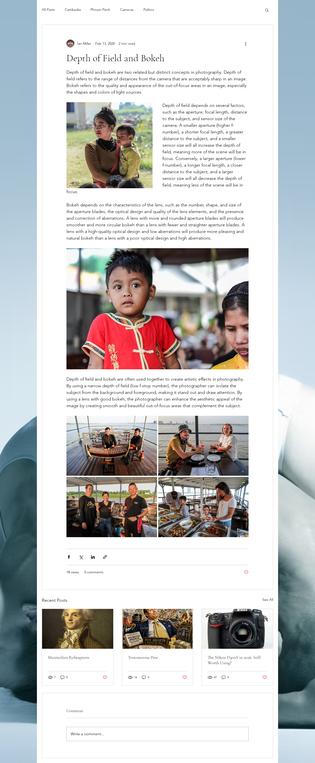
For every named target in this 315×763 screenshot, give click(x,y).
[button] (267, 10)
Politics (148, 9)
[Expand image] (111, 446)
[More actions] (246, 43)
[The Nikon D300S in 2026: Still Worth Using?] (237, 629)
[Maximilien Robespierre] (77, 629)
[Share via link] (105, 557)
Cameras (127, 9)
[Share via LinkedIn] (93, 557)
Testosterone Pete (143, 657)
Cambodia (73, 9)
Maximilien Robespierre (68, 657)
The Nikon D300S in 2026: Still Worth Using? (234, 660)
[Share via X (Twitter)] (81, 557)
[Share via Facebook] (68, 557)
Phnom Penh (100, 9)
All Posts (48, 9)
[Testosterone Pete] (157, 629)
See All (267, 599)
